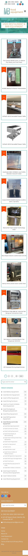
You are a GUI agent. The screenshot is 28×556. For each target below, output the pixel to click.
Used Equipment (6, 536)
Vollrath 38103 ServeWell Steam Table (14, 144)
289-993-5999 (13, 2)
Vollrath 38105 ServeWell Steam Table (14, 116)
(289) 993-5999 (8, 514)
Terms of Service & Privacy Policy (12, 541)
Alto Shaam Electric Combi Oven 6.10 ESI (14, 255)
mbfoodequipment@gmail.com (13, 522)
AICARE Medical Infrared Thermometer (14, 88)
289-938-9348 (9, 4)
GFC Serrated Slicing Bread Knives (14, 367)
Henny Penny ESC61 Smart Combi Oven (14, 283)
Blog (2, 544)
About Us (4, 533)
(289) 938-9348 (18, 514)
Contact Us (4, 539)
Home (3, 531)
